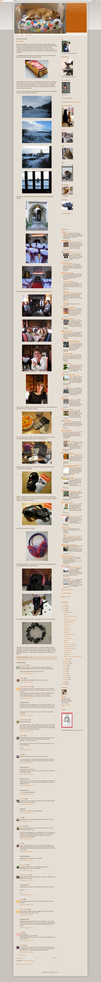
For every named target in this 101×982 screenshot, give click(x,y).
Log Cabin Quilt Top (73, 241)
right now (71, 388)
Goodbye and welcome (68, 557)
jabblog (65, 232)
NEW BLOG (66, 528)
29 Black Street (67, 251)
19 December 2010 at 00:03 (26, 749)
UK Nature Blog (67, 593)
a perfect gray (66, 440)
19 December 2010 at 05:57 (26, 838)
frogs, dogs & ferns (68, 589)
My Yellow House (67, 331)
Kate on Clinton (24, 909)
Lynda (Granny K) (24, 874)
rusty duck (66, 302)
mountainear (23, 665)
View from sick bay (68, 622)
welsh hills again (67, 263)
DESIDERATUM (67, 240)
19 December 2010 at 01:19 (26, 774)
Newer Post (19, 958)
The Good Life (66, 596)
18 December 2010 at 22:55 (26, 698)
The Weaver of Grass (68, 272)
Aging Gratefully (67, 430)
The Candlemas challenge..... (75, 491)
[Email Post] (31, 657)
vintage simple (67, 578)
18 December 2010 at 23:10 (26, 715)
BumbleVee (22, 826)
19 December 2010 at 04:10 (26, 812)
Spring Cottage (67, 420)
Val (20, 843)
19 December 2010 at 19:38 (26, 952)
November (67, 659)
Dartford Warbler (24, 719)
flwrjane (22, 735)
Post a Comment (22, 955)
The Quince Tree (67, 363)
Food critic (66, 618)
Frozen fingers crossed (69, 648)
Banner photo (28, 34)
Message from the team (69, 620)
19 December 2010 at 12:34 (26, 904)
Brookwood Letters (68, 409)
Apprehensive (67, 628)
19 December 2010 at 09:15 (26, 870)
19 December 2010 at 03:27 (26, 804)
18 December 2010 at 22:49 (26, 682)
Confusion (65, 233)
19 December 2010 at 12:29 (26, 894)
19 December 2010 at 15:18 (26, 927)
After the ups (67, 630)
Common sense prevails (69, 644)
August (66, 665)
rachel (64, 696)
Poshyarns (66, 398)
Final (64, 274)
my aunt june (66, 515)
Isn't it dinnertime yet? (68, 556)
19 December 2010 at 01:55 (26, 785)
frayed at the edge (67, 353)
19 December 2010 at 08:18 (26, 860)
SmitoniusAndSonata (25, 686)
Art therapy (71, 479)
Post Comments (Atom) (28, 960)
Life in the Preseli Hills (68, 477)
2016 (64, 604)
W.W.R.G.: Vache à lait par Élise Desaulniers (72, 536)
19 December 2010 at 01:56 (26, 794)
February (66, 677)
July (65, 667)
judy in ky (22, 798)
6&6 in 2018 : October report (69, 354)
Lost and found (67, 638)
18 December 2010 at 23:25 (26, 731)
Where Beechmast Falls (69, 374)
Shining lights (72, 308)
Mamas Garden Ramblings (69, 544)
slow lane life (29, 7)
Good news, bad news (69, 634)
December (67, 612)
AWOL (64, 303)
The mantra (67, 636)
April (65, 673)
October (66, 661)
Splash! (66, 642)
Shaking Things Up (73, 503)
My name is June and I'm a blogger (70, 431)
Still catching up (66, 282)
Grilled (65, 640)
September (67, 663)
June (21, 932)
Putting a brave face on (69, 646)
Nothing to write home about (70, 616)
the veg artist (23, 864)
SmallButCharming (68, 452)
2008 (64, 683)
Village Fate (66, 291)
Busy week (20, 41)
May (65, 671)
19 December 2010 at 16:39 (26, 940)
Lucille (21, 899)
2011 (64, 608)
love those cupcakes (68, 281)
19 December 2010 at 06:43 (26, 851)
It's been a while (72, 399)
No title (65, 614)
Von (21, 817)
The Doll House (67, 566)
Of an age (71, 467)
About (16, 34)
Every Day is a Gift (67, 502)
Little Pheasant (67, 527)
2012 (64, 606)
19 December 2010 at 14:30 (26, 914)
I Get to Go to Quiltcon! (74, 516)
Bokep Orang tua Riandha (68, 332)
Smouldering (72, 410)
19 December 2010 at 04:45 (26, 821)
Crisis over (66, 624)
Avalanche (66, 654)
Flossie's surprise (68, 652)
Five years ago (67, 650)
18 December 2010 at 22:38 (26, 673)
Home (21, 34)
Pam (21, 754)
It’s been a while (67, 421)
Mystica (22, 678)
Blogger (57, 972)
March (66, 675)
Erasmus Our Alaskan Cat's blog (71, 341)
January (66, 679)
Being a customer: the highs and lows (73, 656)
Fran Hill (22, 945)
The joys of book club (68, 264)
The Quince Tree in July (74, 364)
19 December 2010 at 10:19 (26, 880)
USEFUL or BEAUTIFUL (69, 307)
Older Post (54, 958)
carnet (64, 535)
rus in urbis (66, 387)
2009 (64, 681)
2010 (64, 610)
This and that (72, 579)
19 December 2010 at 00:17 (26, 762)
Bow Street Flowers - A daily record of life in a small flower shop (72, 466)
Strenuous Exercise (73, 319)
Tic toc (65, 626)
